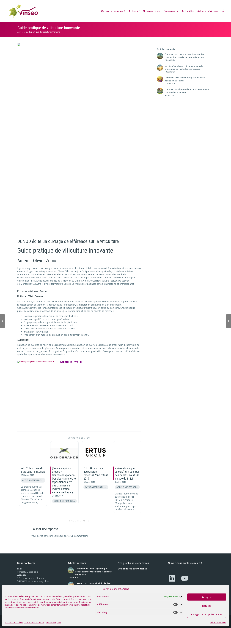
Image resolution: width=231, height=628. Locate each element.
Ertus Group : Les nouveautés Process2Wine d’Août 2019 (95, 473)
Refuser (206, 605)
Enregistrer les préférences (206, 614)
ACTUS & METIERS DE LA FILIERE (33, 480)
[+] (33, 453)
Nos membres (151, 11)
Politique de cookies (14, 622)
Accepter (207, 597)
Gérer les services (218, 622)
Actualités (188, 11)
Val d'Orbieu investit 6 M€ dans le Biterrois (33, 470)
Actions (133, 11)
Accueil (20, 32)
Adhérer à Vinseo (207, 11)
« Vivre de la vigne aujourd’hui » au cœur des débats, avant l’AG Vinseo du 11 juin (127, 473)
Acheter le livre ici (71, 361)
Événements (170, 11)
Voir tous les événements (132, 568)
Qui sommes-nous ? (113, 11)
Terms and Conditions (34, 622)
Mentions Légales (53, 622)
